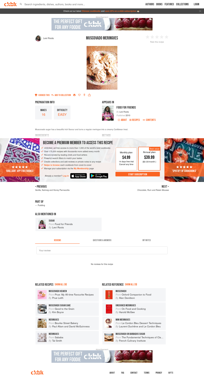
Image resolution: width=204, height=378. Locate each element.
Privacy (159, 372)
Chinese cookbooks (91, 11)
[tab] (57, 240)
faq (122, 372)
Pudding (41, 205)
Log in (66, 175)
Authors (149, 4)
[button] (21, 4)
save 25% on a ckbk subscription (120, 11)
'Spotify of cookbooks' (184, 171)
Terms (146, 372)
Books (159, 4)
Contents (151, 120)
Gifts (170, 372)
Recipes (136, 120)
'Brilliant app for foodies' (20, 171)
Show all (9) (131, 284)
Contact (134, 372)
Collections (182, 4)
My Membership (81, 168)
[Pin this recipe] (84, 94)
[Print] (74, 94)
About (124, 120)
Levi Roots (48, 38)
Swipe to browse (52, 165)
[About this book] (108, 107)
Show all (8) (61, 284)
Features (169, 4)
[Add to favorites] (79, 94)
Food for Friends (126, 108)
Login (196, 4)
